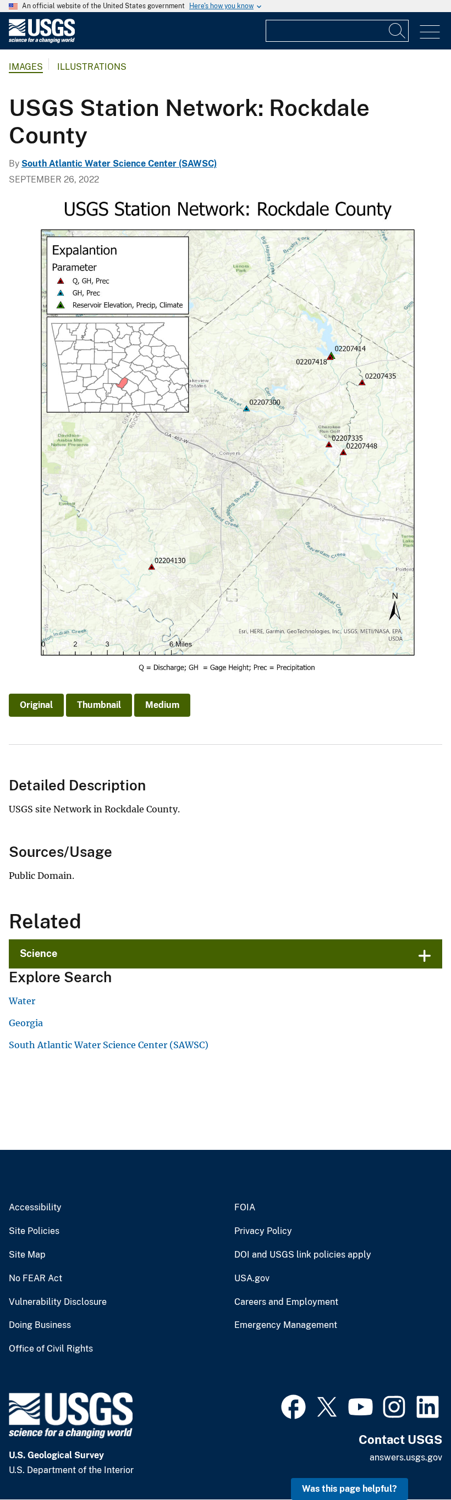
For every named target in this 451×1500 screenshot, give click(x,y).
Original (36, 705)
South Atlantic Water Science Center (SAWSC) (119, 163)
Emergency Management (285, 1325)
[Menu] (429, 32)
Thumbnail (99, 705)
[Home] (42, 40)
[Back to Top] (411, 1460)
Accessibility (35, 1208)
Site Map (27, 1255)
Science (38, 953)
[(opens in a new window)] (293, 1405)
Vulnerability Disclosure (58, 1302)
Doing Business (40, 1325)
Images (26, 67)
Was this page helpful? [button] (349, 1489)
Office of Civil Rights (51, 1349)
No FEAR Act (35, 1278)
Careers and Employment (286, 1302)
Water (22, 1000)
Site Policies (34, 1231)
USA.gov (252, 1278)
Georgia (26, 1022)
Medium (162, 705)
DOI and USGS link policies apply (302, 1255)
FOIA (244, 1208)
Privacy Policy (263, 1231)
